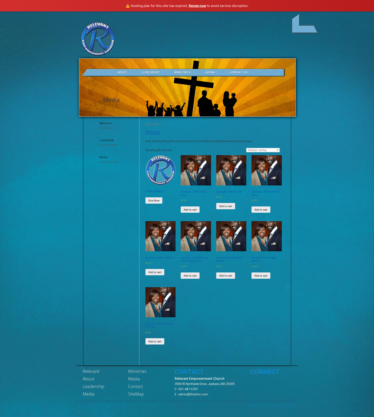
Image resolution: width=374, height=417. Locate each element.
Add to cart (190, 209)
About (88, 379)
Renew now (197, 5)
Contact (135, 386)
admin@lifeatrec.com (193, 394)
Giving (210, 72)
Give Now (154, 200)
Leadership (93, 386)
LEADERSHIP (151, 72)
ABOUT (122, 72)
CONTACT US (238, 72)
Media (152, 131)
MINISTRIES (182, 72)
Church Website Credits (279, 405)
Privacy (253, 405)
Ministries (137, 371)
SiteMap (136, 394)
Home (149, 124)
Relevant (91, 371)
